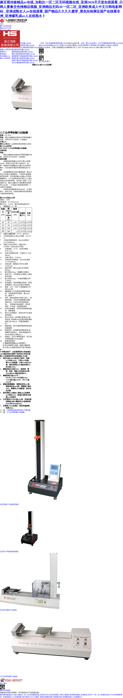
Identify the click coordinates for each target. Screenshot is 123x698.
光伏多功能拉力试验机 (8, 610)
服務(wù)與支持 (6, 50)
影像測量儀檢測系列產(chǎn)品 (23, 45)
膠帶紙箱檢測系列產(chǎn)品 (22, 52)
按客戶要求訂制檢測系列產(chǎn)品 (25, 60)
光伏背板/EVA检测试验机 (9, 504)
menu (2, 24)
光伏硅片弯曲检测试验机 (9, 551)
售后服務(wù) (5, 56)
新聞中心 (3, 52)
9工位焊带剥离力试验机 (9, 676)
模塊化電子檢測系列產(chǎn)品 (23, 58)
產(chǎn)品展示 (5, 30)
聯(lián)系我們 (5, 58)
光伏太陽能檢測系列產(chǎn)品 (109, 43)
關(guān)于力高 (5, 28)
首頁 (82, 43)
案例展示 (3, 54)
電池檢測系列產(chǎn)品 (20, 50)
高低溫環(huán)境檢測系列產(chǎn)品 (25, 47)
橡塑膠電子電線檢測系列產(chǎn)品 (25, 56)
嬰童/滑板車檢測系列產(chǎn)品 (23, 54)
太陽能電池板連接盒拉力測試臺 (18, 410)
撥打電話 (3, 683)
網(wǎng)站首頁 (6, 26)
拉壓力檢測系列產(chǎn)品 (21, 43)
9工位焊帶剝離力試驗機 (15, 412)
